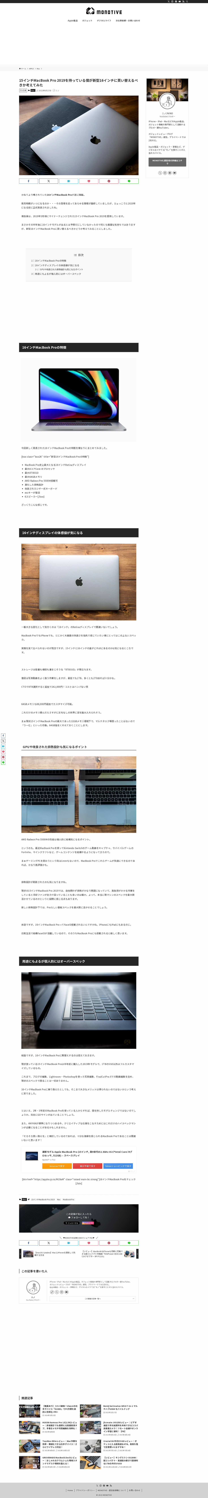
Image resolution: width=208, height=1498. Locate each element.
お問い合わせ (134, 1490)
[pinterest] (176, 1)
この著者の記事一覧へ (93, 1298)
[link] (52, 1292)
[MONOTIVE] (104, 11)
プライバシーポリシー (85, 1490)
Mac (33, 90)
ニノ (33, 1297)
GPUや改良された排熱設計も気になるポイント (61, 269)
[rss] (183, 1)
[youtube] (180, 1)
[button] (28, 181)
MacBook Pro (68, 1199)
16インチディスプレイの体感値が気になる (57, 265)
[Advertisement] (104, 45)
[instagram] (172, 1)
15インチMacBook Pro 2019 (43, 1199)
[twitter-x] (169, 1)
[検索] (187, 1)
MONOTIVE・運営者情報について (112, 1490)
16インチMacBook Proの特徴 (50, 260)
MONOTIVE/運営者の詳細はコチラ (167, 162)
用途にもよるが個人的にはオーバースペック (58, 273)
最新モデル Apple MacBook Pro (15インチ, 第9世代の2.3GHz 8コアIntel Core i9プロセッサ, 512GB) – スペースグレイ (87, 1153)
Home (70, 1490)
